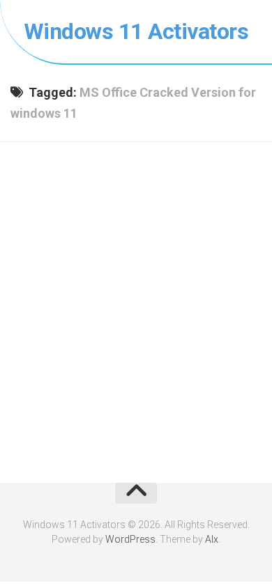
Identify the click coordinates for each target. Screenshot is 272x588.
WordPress (130, 539)
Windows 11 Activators (136, 31)
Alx (211, 539)
